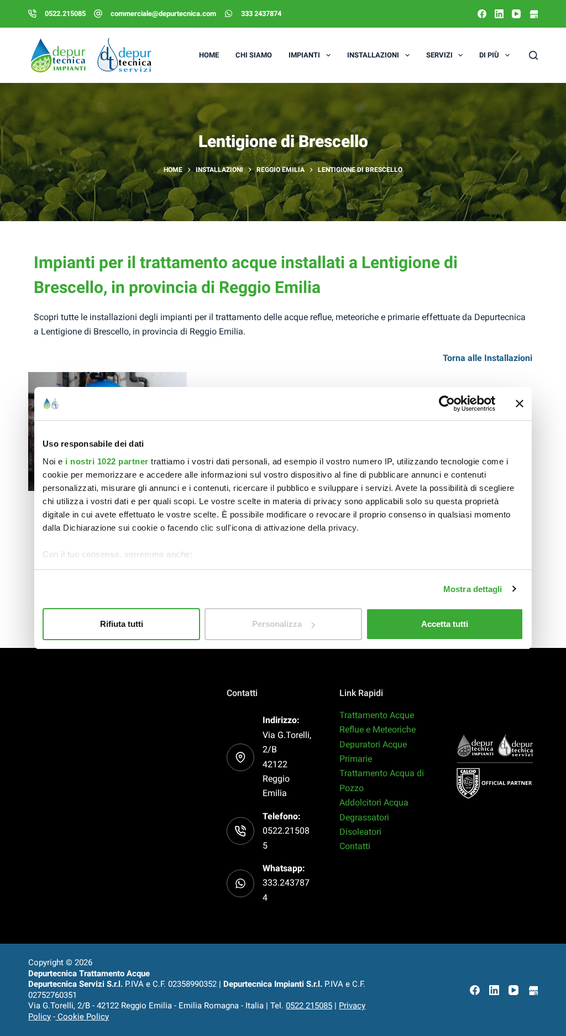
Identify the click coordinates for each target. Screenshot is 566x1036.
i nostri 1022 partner (107, 461)
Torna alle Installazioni (487, 358)
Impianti (304, 55)
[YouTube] (516, 13)
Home (209, 55)
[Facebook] (482, 13)
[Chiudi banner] (519, 403)
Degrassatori (364, 817)
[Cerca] (533, 55)
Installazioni (373, 55)
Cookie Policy (82, 1017)
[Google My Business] (533, 13)
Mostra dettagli (472, 589)
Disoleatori (360, 831)
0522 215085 (309, 1006)
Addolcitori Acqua (373, 802)
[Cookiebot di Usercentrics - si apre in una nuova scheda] (447, 403)
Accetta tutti (444, 624)
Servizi (439, 55)
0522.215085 (65, 13)
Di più (489, 55)
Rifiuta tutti (121, 624)
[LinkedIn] (499, 13)
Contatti (354, 846)
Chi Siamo (253, 55)
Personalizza (277, 624)
